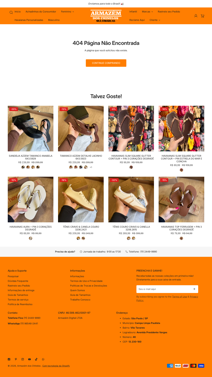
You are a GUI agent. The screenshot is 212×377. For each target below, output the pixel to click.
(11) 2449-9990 (148, 251)
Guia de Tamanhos (18, 294)
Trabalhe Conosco (80, 299)
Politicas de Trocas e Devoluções (88, 285)
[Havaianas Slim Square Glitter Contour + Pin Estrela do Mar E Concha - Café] (181, 170)
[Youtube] (29, 359)
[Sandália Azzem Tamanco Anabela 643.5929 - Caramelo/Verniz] (28, 167)
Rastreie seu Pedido (19, 285)
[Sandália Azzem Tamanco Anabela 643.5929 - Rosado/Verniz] (33, 167)
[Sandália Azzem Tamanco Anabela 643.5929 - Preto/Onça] (23, 167)
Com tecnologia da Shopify (56, 365)
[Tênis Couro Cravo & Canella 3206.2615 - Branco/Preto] (133, 238)
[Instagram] (22, 359)
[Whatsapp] (43, 359)
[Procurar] (11, 12)
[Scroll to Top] (206, 360)
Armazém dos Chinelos (29, 365)
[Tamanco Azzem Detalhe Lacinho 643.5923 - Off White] (86, 167)
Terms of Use (179, 296)
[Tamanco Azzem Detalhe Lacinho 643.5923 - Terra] (71, 167)
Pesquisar (13, 276)
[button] (67, 11)
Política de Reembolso (20, 304)
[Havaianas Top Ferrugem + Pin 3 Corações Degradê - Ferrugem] (181, 238)
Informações (77, 276)
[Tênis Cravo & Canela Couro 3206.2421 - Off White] (78, 238)
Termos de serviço (18, 299)
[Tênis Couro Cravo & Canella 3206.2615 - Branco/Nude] (129, 238)
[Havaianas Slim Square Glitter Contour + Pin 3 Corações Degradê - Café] (131, 167)
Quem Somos (77, 290)
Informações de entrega (21, 290)
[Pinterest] (15, 359)
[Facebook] (9, 359)
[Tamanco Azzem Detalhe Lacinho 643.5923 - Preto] (81, 167)
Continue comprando (106, 62)
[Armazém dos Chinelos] (106, 16)
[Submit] (194, 289)
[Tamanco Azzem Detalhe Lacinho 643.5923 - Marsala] (76, 167)
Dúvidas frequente (18, 280)
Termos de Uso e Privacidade (86, 280)
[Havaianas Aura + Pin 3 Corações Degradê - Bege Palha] (30, 238)
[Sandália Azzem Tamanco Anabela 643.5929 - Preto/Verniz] (38, 167)
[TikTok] (36, 359)
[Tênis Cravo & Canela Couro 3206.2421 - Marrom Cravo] (83, 238)
